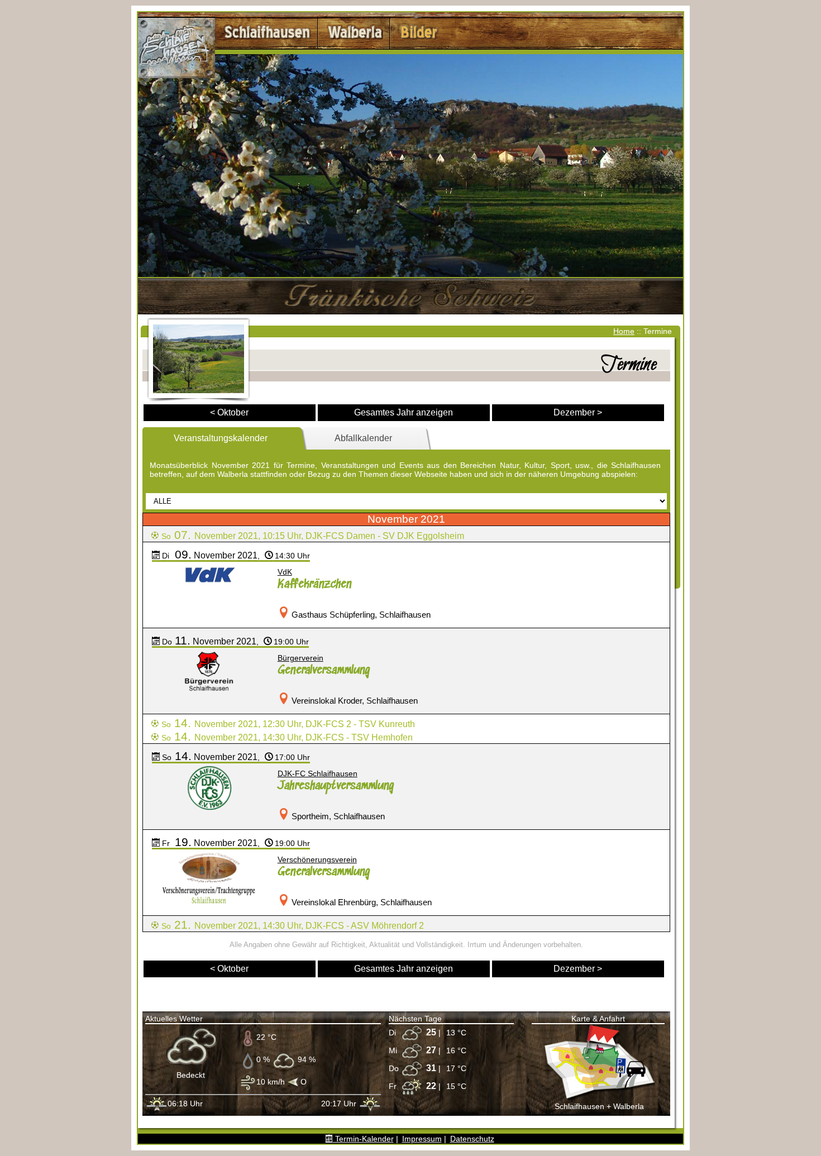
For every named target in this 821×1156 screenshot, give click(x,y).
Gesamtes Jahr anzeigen (403, 412)
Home (623, 331)
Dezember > (577, 412)
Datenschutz (472, 1138)
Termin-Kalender (363, 1138)
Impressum (422, 1138)
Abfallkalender (363, 438)
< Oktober (229, 412)
